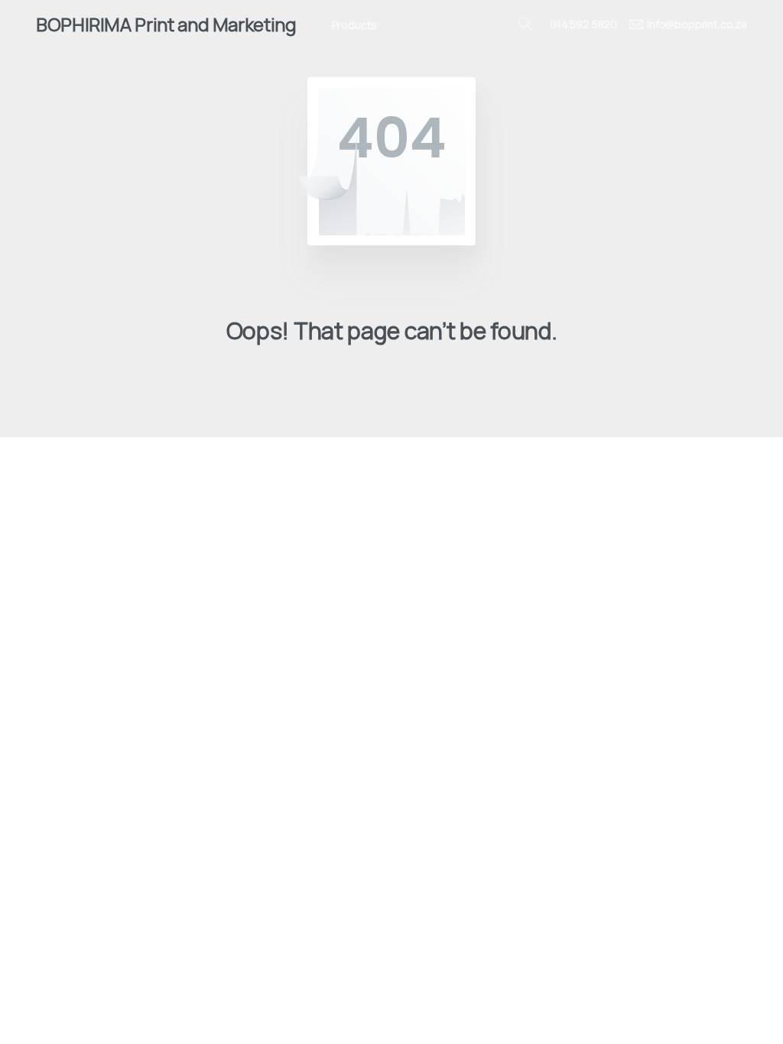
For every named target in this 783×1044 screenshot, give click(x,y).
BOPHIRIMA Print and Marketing (166, 24)
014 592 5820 (583, 24)
